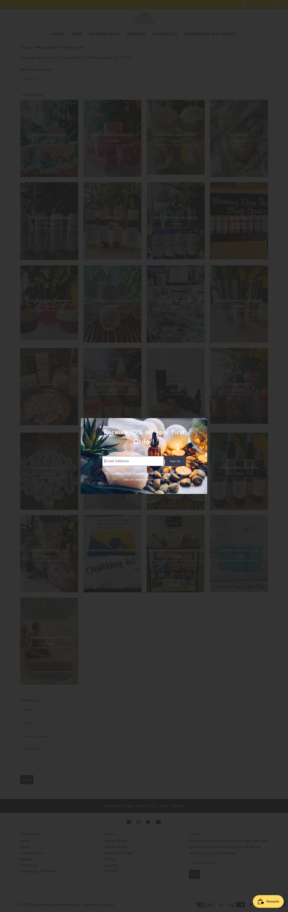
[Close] (202, 422)
